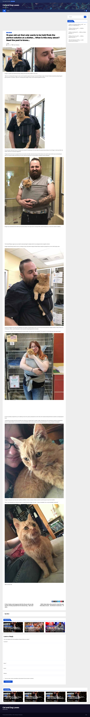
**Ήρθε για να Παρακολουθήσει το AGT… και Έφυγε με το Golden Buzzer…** (12, 698)
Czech (27, 695)
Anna (12, 630)
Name (5, 663)
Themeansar (20, 714)
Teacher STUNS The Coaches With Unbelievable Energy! (55, 629)
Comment (6, 641)
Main (8, 10)
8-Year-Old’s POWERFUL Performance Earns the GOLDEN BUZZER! (33, 629)
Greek (6, 695)
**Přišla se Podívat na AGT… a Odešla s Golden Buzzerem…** (34, 698)
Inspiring (10, 32)
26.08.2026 (7, 700)
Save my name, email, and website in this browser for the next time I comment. (19, 678)
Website (5, 673)
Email (5, 668)
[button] (84, 10)
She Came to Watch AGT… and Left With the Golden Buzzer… (12, 629)
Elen (8, 43)
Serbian (48, 695)
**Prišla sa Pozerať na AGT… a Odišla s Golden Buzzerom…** (76, 698)
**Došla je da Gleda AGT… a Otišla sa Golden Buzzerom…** (55, 698)
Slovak (69, 695)
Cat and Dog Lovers (11, 5)
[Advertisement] (34, 23)
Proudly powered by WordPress (7, 714)
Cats (7, 32)
